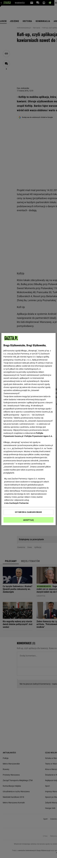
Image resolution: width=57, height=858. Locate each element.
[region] (28, 429)
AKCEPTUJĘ (28, 520)
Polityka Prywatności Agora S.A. (38, 436)
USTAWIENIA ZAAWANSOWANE (28, 512)
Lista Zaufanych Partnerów (16, 503)
